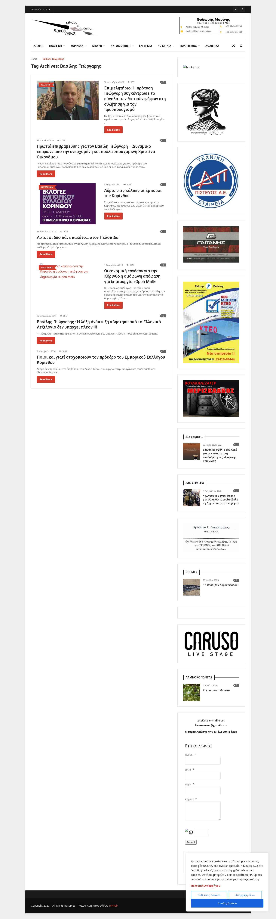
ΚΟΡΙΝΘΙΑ (76, 46)
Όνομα (188, 754)
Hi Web (113, 905)
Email (188, 769)
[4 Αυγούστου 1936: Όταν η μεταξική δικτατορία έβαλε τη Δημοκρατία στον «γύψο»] (191, 497)
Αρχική (38, 46)
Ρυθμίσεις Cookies (209, 895)
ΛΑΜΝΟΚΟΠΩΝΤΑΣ (199, 677)
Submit (191, 842)
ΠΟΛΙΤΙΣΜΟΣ (188, 46)
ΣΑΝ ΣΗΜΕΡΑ (195, 483)
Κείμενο (189, 799)
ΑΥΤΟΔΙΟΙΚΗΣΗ (120, 46)
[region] (227, 882)
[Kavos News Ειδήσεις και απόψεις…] (65, 27)
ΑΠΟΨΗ (97, 46)
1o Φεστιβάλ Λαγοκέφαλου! (220, 585)
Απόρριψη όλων (245, 895)
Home (34, 59)
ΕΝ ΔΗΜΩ (145, 46)
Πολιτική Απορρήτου (205, 885)
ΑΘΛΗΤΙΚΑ (212, 46)
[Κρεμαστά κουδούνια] (191, 692)
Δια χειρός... (194, 437)
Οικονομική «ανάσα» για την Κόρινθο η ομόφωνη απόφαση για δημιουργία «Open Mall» (132, 276)
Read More (113, 129)
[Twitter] (235, 9)
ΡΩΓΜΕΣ (191, 572)
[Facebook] (242, 9)
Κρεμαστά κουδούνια (216, 690)
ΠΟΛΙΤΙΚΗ (55, 46)
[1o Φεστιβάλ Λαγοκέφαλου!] (191, 587)
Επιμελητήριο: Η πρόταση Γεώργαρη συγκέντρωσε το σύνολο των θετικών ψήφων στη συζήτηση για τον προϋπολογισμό (135, 99)
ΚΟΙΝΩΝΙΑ (164, 46)
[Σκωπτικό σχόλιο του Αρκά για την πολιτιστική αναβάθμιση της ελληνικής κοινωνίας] (191, 451)
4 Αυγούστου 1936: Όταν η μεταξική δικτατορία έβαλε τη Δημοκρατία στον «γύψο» (221, 499)
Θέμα (188, 784)
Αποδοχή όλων (227, 903)
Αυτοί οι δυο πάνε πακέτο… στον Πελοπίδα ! (78, 237)
